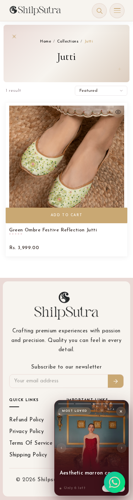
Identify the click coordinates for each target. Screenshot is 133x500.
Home (45, 42)
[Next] (121, 448)
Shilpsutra (52, 480)
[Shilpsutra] (35, 10)
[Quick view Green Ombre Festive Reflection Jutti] (118, 112)
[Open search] (99, 10)
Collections (68, 42)
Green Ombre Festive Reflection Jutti (53, 230)
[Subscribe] (115, 381)
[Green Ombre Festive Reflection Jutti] (66, 163)
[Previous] (61, 448)
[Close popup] (121, 411)
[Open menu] (117, 10)
